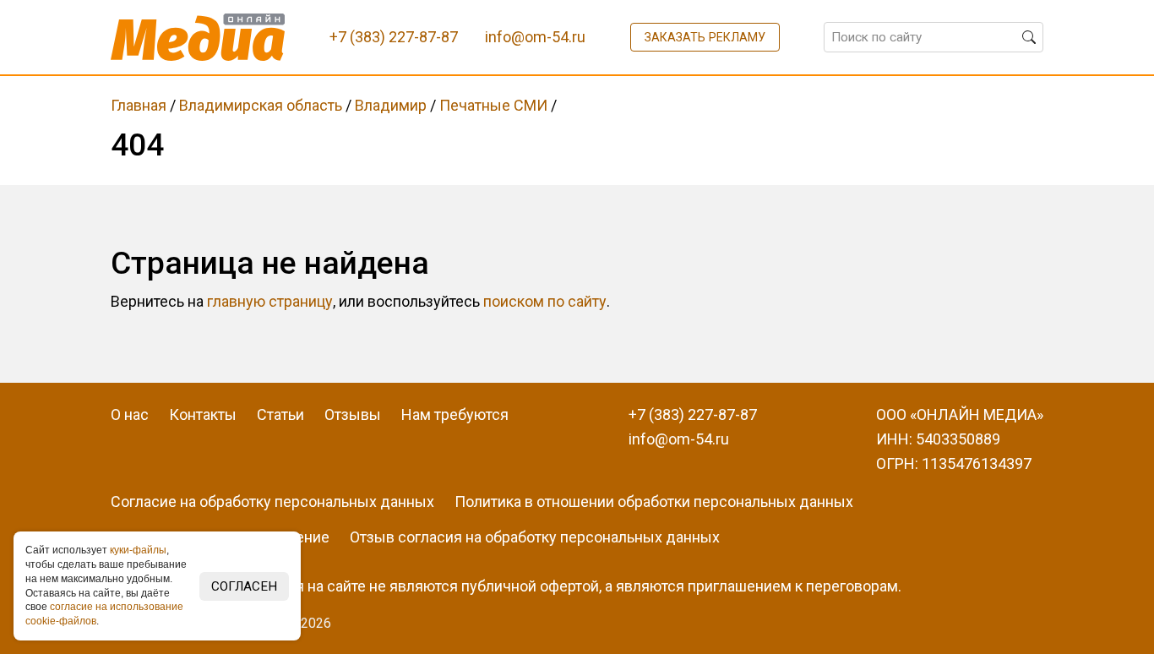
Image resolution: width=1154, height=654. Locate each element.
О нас (130, 414)
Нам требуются (455, 414)
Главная (138, 105)
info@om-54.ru (679, 439)
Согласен (244, 586)
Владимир (391, 105)
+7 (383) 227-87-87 (693, 414)
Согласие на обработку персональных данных (272, 501)
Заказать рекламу (705, 37)
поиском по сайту (545, 301)
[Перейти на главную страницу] (198, 37)
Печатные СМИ (493, 105)
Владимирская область (260, 105)
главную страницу (270, 301)
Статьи (280, 414)
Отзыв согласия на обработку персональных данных (535, 537)
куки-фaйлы (138, 550)
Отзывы (352, 414)
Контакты (203, 414)
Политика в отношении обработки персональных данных (654, 501)
